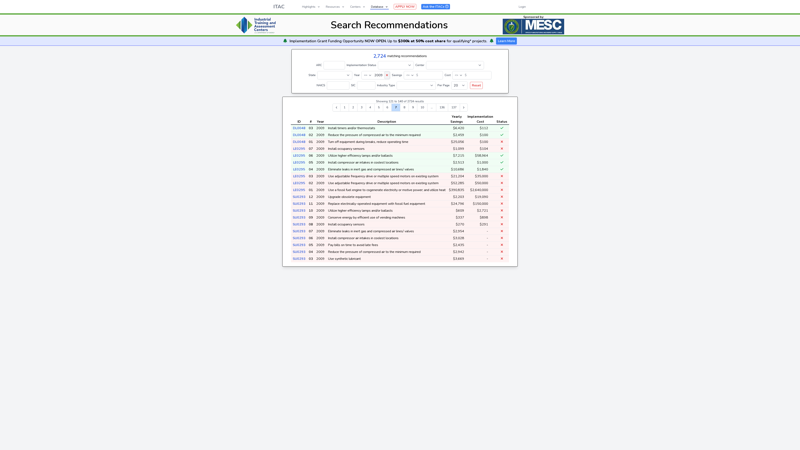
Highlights (308, 7)
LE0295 (299, 148)
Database (377, 7)
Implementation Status (361, 65)
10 (422, 107)
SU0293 (299, 197)
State (312, 75)
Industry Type (386, 85)
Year (357, 75)
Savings (397, 75)
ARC (319, 65)
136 (442, 107)
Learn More (506, 41)
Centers (355, 7)
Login (522, 7)
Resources (333, 7)
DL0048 (299, 128)
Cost (448, 75)
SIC (353, 85)
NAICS (321, 85)
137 (453, 107)
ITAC (279, 6)
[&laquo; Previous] (336, 107)
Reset (476, 85)
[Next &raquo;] (464, 107)
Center (419, 65)
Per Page (444, 85)
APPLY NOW (405, 6)
